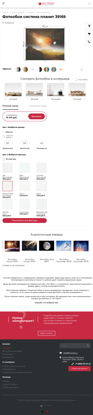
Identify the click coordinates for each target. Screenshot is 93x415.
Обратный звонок (79, 368)
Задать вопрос (46, 333)
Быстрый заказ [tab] (38, 106)
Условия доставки (10, 387)
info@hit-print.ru (70, 353)
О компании (8, 362)
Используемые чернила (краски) (17, 372)
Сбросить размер (9, 136)
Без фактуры (11, 159)
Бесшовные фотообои (12, 351)
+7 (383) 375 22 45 (83, 364)
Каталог (6, 344)
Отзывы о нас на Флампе (13, 265)
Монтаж (5, 381)
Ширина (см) (8, 148)
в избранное (9, 23)
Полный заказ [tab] (10, 106)
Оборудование (9, 369)
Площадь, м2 (42, 148)
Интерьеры (7, 354)
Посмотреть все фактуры (24, 220)
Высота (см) (24, 148)
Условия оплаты (9, 384)
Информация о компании (13, 366)
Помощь (6, 377)
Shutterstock (7, 357)
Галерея (6, 348)
